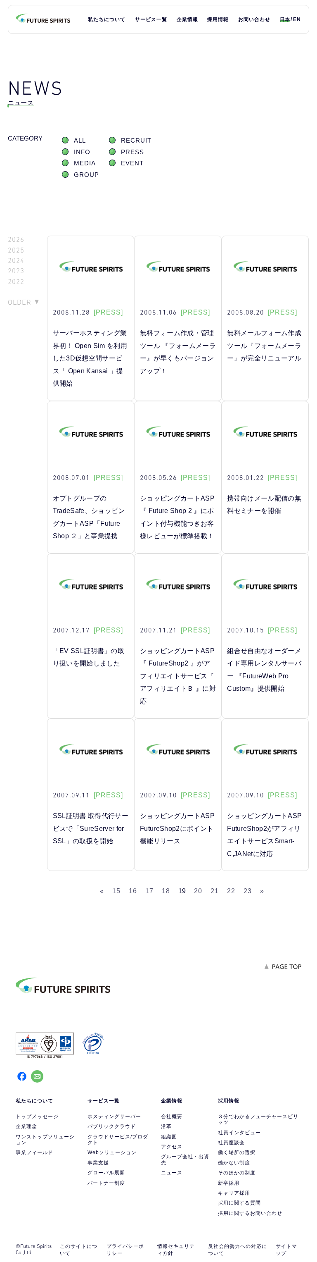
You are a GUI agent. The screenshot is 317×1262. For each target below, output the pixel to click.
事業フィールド (34, 1152)
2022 (16, 282)
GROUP (86, 175)
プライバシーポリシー (125, 1249)
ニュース (171, 1173)
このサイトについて (78, 1249)
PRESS (132, 152)
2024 (16, 261)
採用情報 (218, 19)
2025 (16, 250)
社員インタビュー (239, 1133)
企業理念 (26, 1126)
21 (215, 891)
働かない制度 (234, 1163)
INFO (82, 152)
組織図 (169, 1137)
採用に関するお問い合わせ (250, 1213)
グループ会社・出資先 (185, 1159)
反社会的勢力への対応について (237, 1249)
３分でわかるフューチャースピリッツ (258, 1119)
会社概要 (171, 1116)
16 (133, 891)
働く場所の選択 (236, 1152)
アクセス (171, 1147)
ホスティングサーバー (114, 1116)
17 (149, 891)
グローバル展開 (106, 1173)
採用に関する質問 (239, 1203)
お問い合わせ (254, 19)
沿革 (166, 1126)
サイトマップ (286, 1249)
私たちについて (106, 19)
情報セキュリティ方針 (176, 1249)
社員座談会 (231, 1142)
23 (248, 891)
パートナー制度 (106, 1183)
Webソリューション (112, 1152)
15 (116, 891)
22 (231, 891)
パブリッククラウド (112, 1126)
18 (166, 891)
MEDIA (85, 163)
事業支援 (98, 1163)
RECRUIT (136, 140)
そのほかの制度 (236, 1173)
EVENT (132, 163)
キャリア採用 (234, 1193)
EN (297, 19)
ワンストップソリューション (45, 1139)
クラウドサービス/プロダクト (118, 1139)
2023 (16, 271)
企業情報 (187, 19)
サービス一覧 (151, 19)
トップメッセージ (37, 1116)
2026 (16, 239)
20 (198, 891)
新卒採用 (228, 1183)
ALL (80, 140)
